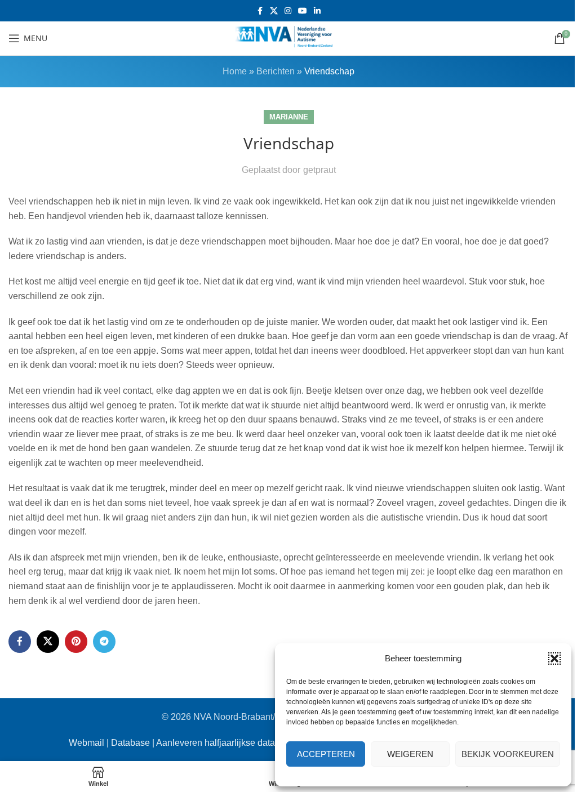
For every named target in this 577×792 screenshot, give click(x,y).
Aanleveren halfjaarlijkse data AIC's (227, 742)
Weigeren (410, 754)
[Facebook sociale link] (260, 11)
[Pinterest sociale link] (76, 641)
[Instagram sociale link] (288, 11)
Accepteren (326, 754)
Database (130, 742)
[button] (554, 658)
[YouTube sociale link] (302, 11)
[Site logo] (288, 37)
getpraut (319, 170)
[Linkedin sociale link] (317, 11)
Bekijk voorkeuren (507, 754)
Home (235, 71)
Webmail (86, 742)
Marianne (288, 117)
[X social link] (274, 11)
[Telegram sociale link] (104, 641)
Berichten (275, 71)
